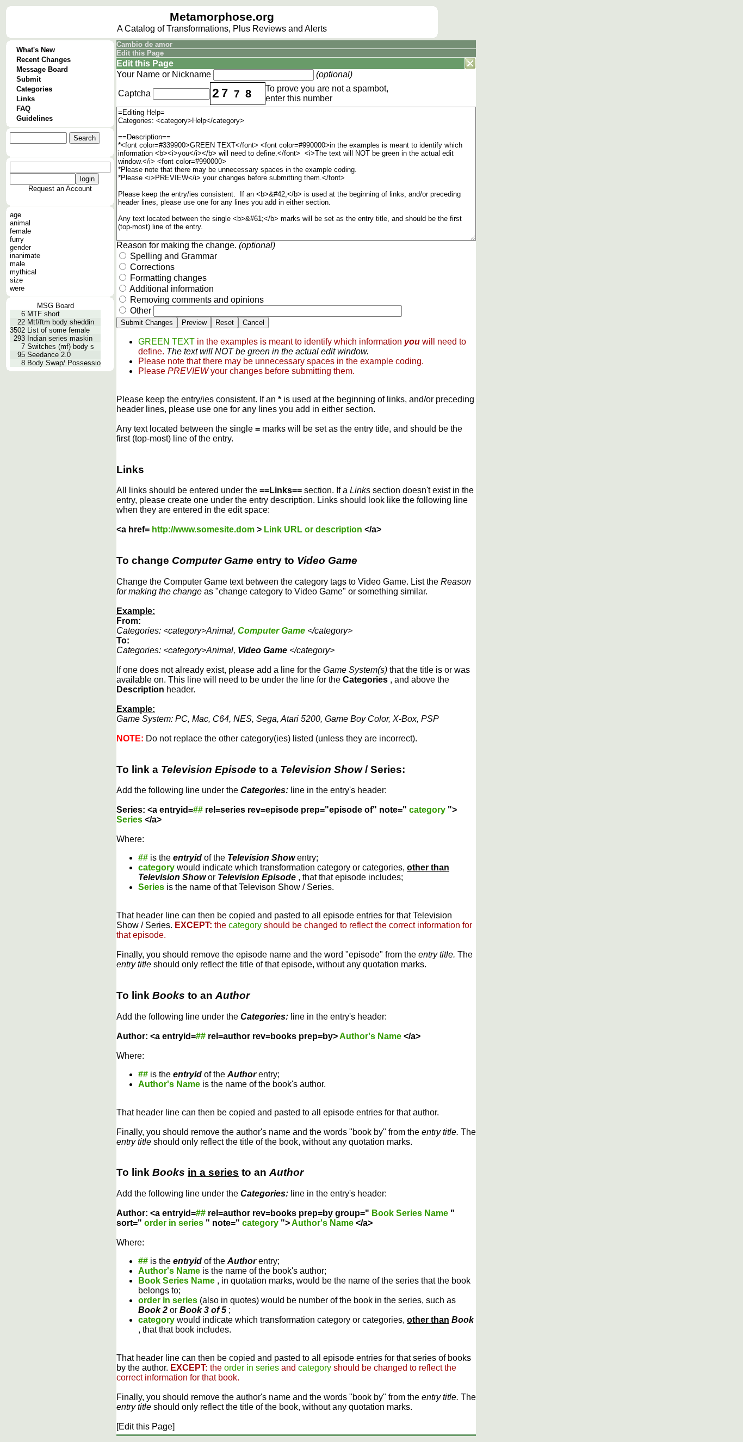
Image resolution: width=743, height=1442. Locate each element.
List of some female (58, 330)
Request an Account (60, 189)
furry (17, 239)
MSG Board (55, 306)
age (15, 215)
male (17, 264)
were (17, 288)
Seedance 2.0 (49, 355)
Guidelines (34, 118)
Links (25, 99)
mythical (23, 272)
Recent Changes (43, 60)
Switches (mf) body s (60, 346)
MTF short (43, 314)
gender (20, 247)
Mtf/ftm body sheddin (60, 322)
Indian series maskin (59, 338)
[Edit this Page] (145, 1426)
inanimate (25, 255)
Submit (28, 79)
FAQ (23, 109)
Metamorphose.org (222, 16)
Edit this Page (140, 53)
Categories (34, 89)
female (20, 231)
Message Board (42, 69)
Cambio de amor (144, 44)
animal (20, 223)
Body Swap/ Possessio (64, 363)
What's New (35, 50)
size (16, 280)
